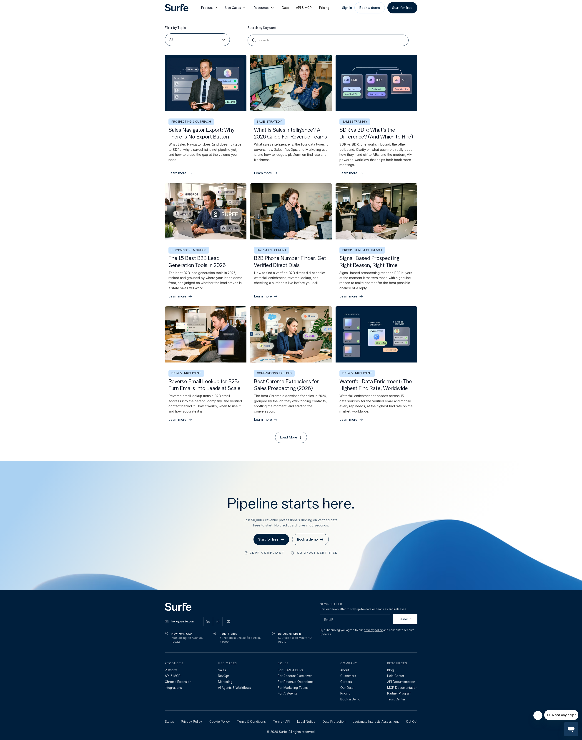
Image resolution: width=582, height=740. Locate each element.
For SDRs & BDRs (290, 670)
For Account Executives (295, 676)
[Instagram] (218, 621)
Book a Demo (350, 699)
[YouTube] (228, 621)
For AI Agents (287, 693)
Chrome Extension (178, 682)
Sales (222, 670)
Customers (348, 676)
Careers (346, 682)
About (344, 670)
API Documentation (401, 682)
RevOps (224, 676)
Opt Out (411, 721)
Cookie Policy (219, 721)
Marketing (225, 682)
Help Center (395, 676)
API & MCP (304, 8)
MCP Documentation (402, 688)
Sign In (347, 8)
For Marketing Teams (293, 688)
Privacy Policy (191, 721)
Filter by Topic (175, 28)
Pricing (324, 8)
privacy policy (373, 630)
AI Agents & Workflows (234, 688)
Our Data (347, 688)
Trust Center (396, 699)
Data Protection (334, 721)
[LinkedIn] (207, 621)
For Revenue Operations (296, 682)
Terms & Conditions (251, 721)
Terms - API (281, 721)
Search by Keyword (262, 28)
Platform (171, 670)
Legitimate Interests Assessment (376, 721)
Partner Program (399, 693)
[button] (197, 39)
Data (285, 8)
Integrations (173, 688)
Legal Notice (306, 721)
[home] (176, 8)
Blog (390, 670)
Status (169, 721)
